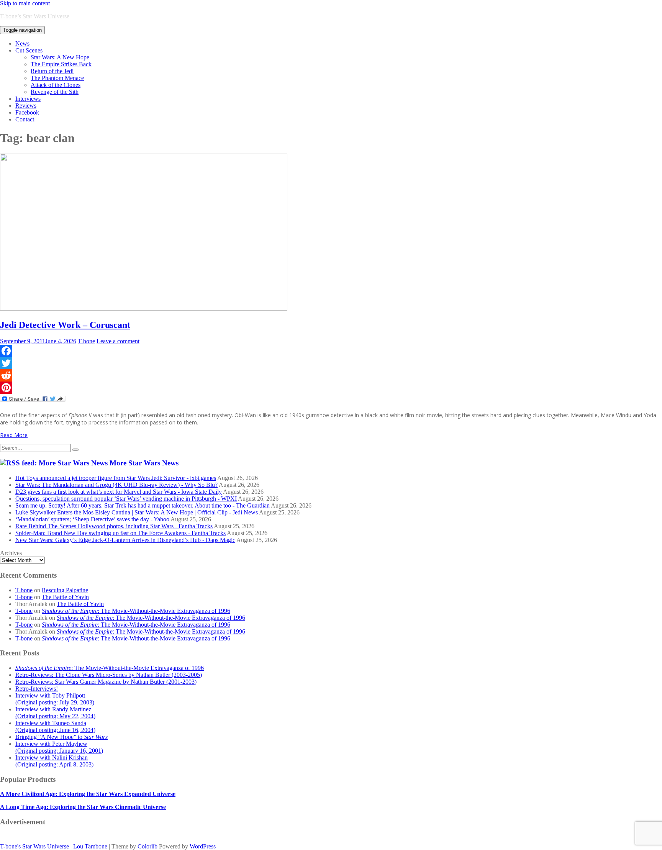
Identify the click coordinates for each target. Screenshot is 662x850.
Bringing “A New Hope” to (61, 737)
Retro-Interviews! (36, 688)
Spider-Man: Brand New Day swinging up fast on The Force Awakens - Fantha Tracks (120, 533)
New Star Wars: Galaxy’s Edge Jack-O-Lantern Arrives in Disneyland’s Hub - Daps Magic (125, 540)
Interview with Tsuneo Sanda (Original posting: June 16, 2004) (55, 726)
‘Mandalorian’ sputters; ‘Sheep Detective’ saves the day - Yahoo (92, 519)
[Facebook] (331, 351)
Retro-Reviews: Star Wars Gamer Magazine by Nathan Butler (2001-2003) (106, 681)
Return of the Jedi (52, 71)
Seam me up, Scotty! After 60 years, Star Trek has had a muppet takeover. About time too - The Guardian (142, 505)
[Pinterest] (331, 388)
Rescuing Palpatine (65, 590)
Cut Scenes (29, 50)
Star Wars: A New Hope (60, 57)
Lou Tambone (90, 846)
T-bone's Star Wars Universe (34, 846)
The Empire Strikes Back (61, 64)
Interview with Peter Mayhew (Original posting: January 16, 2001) (59, 747)
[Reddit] (331, 375)
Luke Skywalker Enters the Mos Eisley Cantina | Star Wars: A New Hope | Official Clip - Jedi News (136, 512)
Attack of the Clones (55, 85)
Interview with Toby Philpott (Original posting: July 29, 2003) (54, 699)
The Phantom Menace (57, 78)
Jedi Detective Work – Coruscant (65, 325)
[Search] (75, 450)
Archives (11, 553)
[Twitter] (331, 363)
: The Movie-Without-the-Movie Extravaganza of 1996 (136, 611)
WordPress (203, 846)
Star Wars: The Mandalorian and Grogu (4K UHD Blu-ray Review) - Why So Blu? (116, 485)
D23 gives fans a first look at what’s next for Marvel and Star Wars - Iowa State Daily (118, 491)
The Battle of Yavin (65, 597)
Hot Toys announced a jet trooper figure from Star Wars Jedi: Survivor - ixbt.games (115, 478)
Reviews (25, 105)
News (22, 43)
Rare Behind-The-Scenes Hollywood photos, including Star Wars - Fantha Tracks (114, 526)
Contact (24, 119)
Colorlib (147, 846)
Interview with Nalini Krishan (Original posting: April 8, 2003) (54, 761)
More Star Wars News (144, 463)
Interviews (28, 98)
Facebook (27, 112)
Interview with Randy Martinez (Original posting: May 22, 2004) (55, 712)
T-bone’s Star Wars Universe (34, 16)
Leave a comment (118, 341)
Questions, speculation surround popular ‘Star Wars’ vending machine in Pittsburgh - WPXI (126, 498)
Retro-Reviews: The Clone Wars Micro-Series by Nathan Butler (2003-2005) (108, 674)
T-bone (86, 341)
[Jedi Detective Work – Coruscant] (143, 308)
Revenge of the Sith (55, 91)
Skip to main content (25, 3)
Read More (14, 435)
